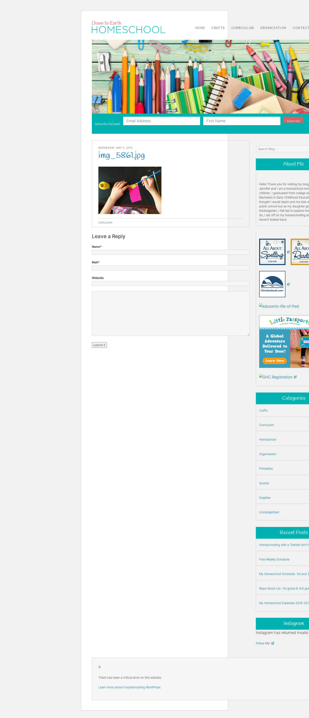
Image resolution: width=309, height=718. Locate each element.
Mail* (96, 262)
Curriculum (242, 27)
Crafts (218, 27)
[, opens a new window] (274, 251)
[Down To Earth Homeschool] (128, 27)
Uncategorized (269, 512)
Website (98, 278)
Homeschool (267, 439)
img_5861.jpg (121, 155)
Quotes (264, 483)
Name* (97, 246)
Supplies (265, 497)
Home (200, 27)
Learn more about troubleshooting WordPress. (129, 687)
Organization (273, 27)
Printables (266, 468)
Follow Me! (263, 643)
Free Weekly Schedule (274, 559)
